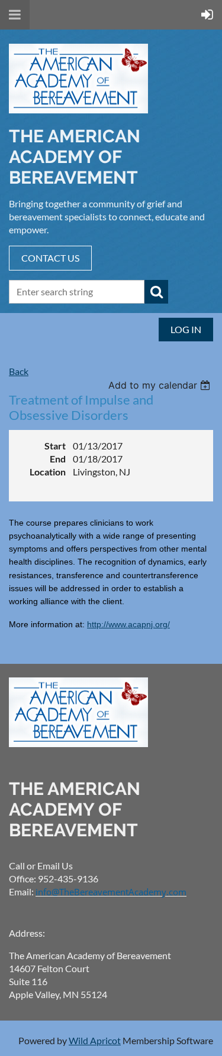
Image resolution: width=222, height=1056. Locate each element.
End (58, 458)
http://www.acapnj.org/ (128, 624)
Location (48, 471)
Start (55, 445)
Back (18, 371)
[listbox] (160, 385)
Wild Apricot (95, 1040)
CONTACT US (50, 257)
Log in (185, 329)
